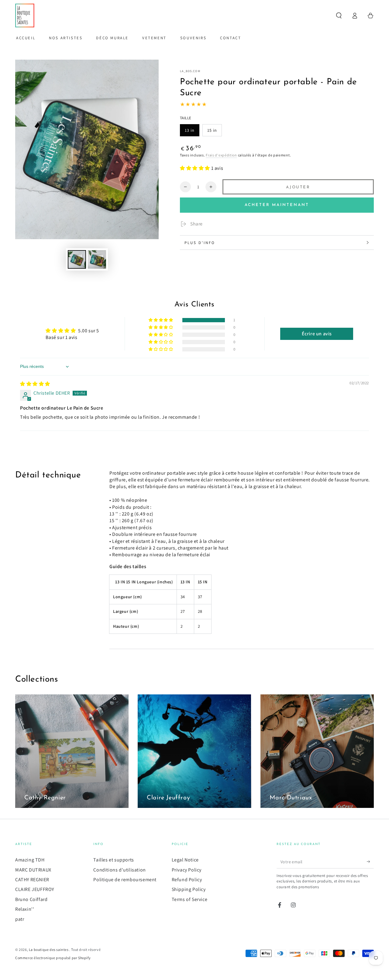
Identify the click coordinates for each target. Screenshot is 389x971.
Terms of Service (190, 899)
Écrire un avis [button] (317, 333)
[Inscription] (370, 861)
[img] (35, 384)
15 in (212, 130)
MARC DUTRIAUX (33, 870)
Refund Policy (187, 879)
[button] (339, 15)
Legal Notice (185, 860)
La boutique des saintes (49, 949)
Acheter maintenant (277, 205)
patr (19, 919)
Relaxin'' (24, 909)
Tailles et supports (113, 860)
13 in (189, 130)
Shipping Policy (189, 889)
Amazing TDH (30, 860)
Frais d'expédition (221, 155)
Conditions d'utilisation (119, 870)
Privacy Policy (186, 870)
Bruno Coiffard (31, 899)
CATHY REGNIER (32, 879)
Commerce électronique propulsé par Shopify (53, 957)
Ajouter (298, 187)
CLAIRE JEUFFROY (34, 889)
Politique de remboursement (125, 879)
